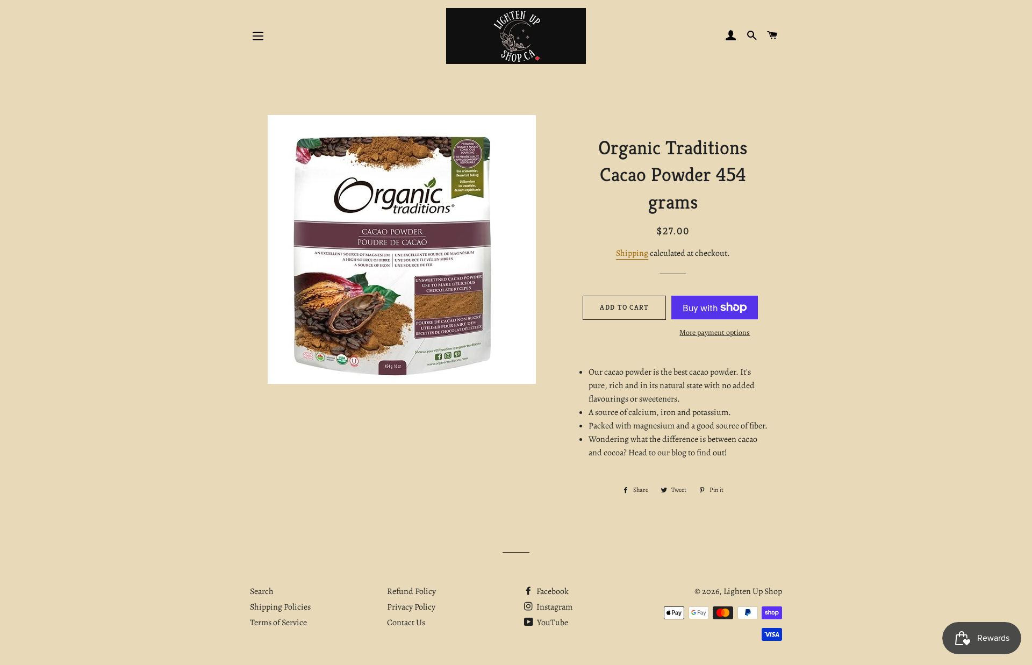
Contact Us (406, 622)
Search (262, 591)
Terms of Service (278, 622)
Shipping (632, 253)
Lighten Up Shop (752, 591)
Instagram (553, 607)
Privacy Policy (411, 607)
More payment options (714, 332)
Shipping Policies (280, 607)
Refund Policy (411, 591)
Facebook (552, 591)
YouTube (551, 622)
